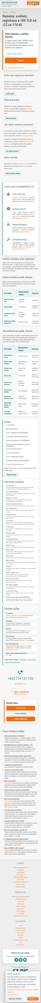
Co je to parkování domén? (13, 449)
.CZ (20, 738)
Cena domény (8, 783)
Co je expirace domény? (13, 453)
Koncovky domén (20, 516)
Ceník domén (10, 94)
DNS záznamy (20, 562)
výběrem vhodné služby (22, 232)
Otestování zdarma (20, 906)
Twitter (21, 960)
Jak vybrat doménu (20, 510)
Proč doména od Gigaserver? (20, 882)
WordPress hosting (20, 899)
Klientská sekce (20, 945)
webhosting (22, 197)
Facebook (16, 960)
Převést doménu (11, 118)
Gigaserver (5, 12)
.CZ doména (20, 522)
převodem (7, 109)
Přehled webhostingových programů (21, 896)
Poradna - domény (20, 884)
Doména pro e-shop (20, 592)
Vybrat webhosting (21, 719)
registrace (14, 615)
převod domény (8, 762)
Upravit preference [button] (12, 995)
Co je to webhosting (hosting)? (15, 457)
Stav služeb (24, 218)
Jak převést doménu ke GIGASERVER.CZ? (18, 440)
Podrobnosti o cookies (13, 990)
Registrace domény (19, 499)
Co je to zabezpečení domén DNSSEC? (17, 433)
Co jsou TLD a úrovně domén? (14, 464)
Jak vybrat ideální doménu (20, 877)
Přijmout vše (33, 999)
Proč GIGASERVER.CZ (21, 493)
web (23, 166)
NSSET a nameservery (17, 574)
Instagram (25, 960)
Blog (20, 942)
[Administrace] (29, 3)
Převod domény (19, 534)
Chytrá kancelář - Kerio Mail (20, 916)
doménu (18, 216)
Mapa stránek (20, 933)
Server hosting (20, 911)
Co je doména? (10, 425)
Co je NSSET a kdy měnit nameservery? (17, 436)
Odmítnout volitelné (15, 999)
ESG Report (20, 935)
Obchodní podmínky (20, 928)
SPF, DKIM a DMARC (20, 586)
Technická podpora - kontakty (20, 940)
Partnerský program (20, 887)
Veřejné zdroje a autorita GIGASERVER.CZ (19, 598)
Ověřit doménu (21, 708)
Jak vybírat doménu (12, 151)
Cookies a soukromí (20, 930)
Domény (14, 197)
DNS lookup (19, 557)
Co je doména (20, 487)
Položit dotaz (11, 475)
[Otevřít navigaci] (37, 3)
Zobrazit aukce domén (13, 173)
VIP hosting (20, 901)
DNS (14, 617)
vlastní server (24, 249)
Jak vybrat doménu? (12, 429)
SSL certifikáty (20, 913)
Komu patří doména (20, 540)
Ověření (8, 615)
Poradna (20, 937)
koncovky (14, 649)
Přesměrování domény (19, 580)
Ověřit (20, 60)
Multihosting (20, 904)
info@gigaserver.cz (20, 684)
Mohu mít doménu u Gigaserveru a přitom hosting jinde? (18, 445)
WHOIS (6, 850)
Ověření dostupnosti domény (20, 505)
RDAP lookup (20, 551)
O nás (20, 925)
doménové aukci (23, 164)
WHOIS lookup (20, 546)
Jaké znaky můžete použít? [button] (16, 68)
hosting (25, 617)
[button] (20, 693)
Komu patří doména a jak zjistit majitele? (17, 460)
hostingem (29, 109)
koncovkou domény (27, 136)
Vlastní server (20, 908)
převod (19, 615)
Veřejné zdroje (32, 659)
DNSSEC (21, 568)
